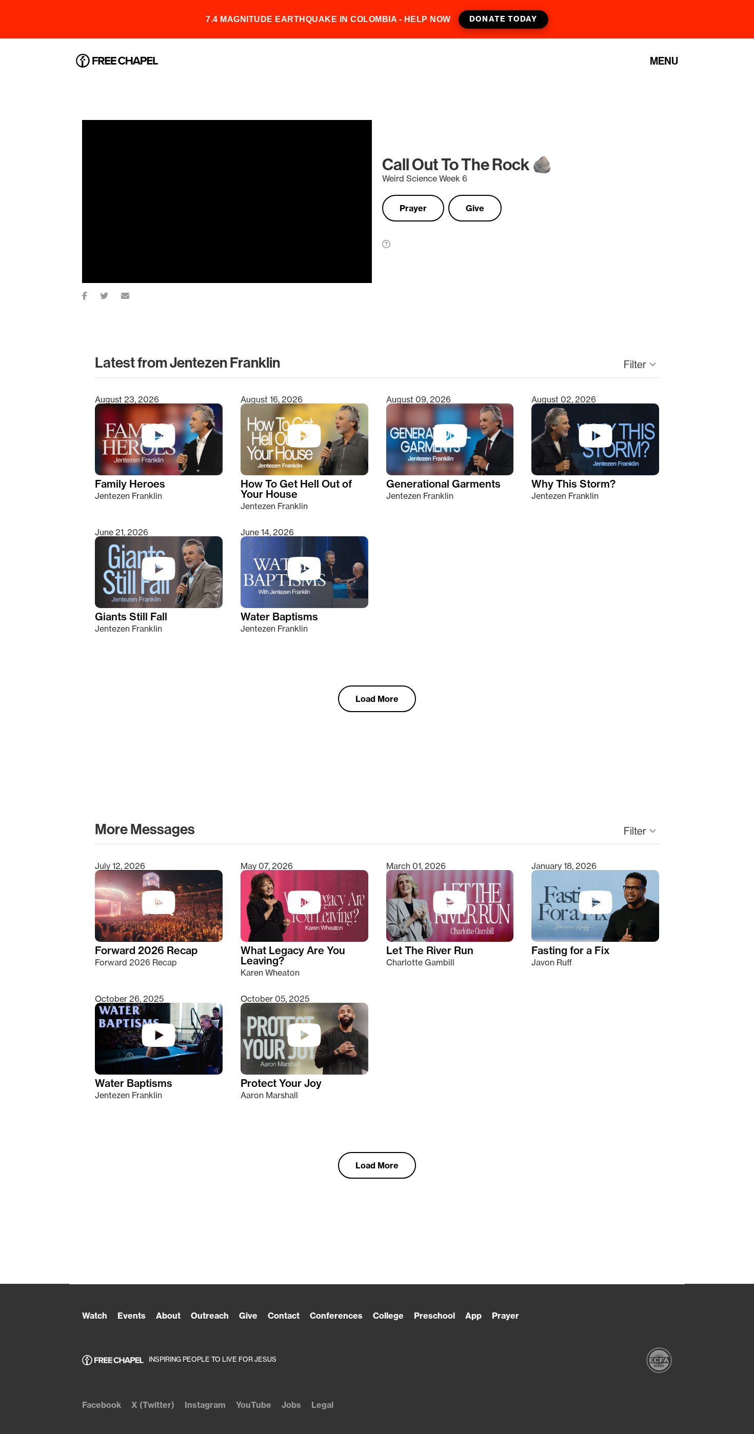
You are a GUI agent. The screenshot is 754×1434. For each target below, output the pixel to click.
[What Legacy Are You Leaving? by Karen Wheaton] (304, 939)
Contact (284, 1315)
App (473, 1315)
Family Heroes (130, 484)
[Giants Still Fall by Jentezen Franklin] (159, 605)
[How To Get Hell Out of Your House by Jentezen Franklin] (304, 472)
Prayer (413, 208)
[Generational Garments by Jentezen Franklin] (450, 472)
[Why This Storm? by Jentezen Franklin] (595, 472)
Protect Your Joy (281, 1083)
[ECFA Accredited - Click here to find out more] (659, 1360)
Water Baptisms (279, 617)
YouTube (253, 1405)
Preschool (434, 1315)
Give (475, 208)
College (388, 1315)
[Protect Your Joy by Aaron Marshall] (304, 1071)
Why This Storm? (573, 484)
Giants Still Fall (131, 617)
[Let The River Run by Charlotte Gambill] (450, 939)
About (168, 1315)
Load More (377, 699)
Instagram (205, 1405)
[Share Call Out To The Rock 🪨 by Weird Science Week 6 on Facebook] (91, 294)
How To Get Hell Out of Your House (296, 489)
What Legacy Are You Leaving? (293, 955)
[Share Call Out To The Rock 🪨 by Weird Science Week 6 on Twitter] (110, 294)
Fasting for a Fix (570, 950)
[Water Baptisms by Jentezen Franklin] (304, 605)
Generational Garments (443, 484)
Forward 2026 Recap (146, 950)
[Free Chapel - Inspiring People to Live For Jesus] (117, 61)
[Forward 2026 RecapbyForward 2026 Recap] (159, 939)
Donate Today (503, 19)
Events (131, 1315)
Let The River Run (429, 950)
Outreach (210, 1315)
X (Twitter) (152, 1405)
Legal (322, 1405)
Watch (94, 1315)
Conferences (336, 1315)
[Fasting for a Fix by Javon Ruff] (595, 939)
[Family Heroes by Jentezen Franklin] (159, 472)
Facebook (101, 1405)
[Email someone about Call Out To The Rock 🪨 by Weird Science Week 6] (131, 294)
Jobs (291, 1405)
